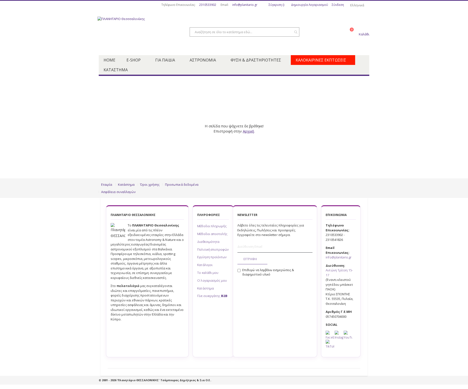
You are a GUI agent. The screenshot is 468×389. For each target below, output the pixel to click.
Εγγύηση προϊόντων (211, 257)
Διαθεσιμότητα (208, 241)
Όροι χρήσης (149, 184)
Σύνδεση (338, 5)
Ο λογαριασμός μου (212, 280)
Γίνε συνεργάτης (212, 296)
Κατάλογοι (205, 265)
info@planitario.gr (244, 5)
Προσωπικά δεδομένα (181, 184)
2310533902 (207, 5)
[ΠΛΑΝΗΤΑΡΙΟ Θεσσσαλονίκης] (137, 32)
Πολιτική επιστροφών (213, 249)
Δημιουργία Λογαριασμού (309, 5)
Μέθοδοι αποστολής (212, 234)
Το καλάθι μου (207, 272)
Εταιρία (106, 184)
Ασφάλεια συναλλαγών (118, 192)
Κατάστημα (126, 184)
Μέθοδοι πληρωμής (212, 226)
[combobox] (244, 32)
